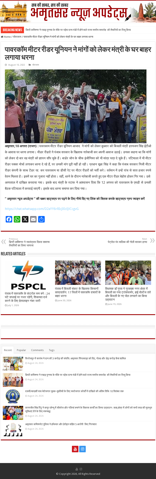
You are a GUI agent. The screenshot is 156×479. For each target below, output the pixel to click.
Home (7, 36)
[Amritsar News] (78, 12)
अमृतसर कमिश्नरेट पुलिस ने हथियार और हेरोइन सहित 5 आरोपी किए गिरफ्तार (61, 424)
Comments (37, 350)
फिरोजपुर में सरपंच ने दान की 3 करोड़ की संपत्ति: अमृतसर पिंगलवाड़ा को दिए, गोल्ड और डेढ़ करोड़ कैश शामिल (75, 358)
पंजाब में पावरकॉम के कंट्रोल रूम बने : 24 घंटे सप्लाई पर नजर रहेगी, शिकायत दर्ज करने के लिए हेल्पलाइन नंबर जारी (27, 297)
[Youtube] (75, 449)
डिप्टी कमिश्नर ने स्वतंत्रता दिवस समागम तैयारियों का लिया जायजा (29, 242)
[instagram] (82, 449)
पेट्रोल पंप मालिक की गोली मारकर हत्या (127, 241)
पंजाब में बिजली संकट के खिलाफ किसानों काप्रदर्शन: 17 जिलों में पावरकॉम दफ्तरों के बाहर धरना (78, 292)
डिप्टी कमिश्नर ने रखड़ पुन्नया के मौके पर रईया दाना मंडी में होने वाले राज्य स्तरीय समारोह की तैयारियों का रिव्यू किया (78, 29)
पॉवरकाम (17, 36)
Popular (21, 350)
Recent (8, 350)
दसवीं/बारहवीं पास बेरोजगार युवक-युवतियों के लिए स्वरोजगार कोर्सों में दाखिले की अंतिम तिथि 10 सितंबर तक (74, 391)
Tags (51, 350)
